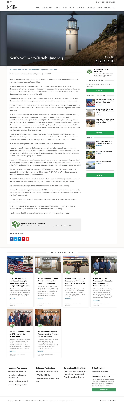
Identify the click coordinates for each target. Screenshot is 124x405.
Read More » (99, 105)
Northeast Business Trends (103, 161)
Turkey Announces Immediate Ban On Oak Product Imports (104, 142)
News (65, 8)
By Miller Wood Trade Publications (33, 223)
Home (38, 8)
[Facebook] (8, 2)
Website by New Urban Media (108, 400)
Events (71, 8)
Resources (91, 8)
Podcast (57, 8)
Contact (107, 8)
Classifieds (81, 8)
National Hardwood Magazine (37, 69)
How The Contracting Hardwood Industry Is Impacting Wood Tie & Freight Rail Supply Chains (105, 101)
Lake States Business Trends (104, 151)
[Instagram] (11, 2)
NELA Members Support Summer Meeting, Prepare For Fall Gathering (48, 333)
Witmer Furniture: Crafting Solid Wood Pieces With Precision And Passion (105, 111)
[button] (113, 7)
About (100, 8)
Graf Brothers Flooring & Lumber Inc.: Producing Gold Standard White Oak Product (105, 121)
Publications (47, 8)
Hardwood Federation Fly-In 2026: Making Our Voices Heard (20, 333)
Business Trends (52, 69)
